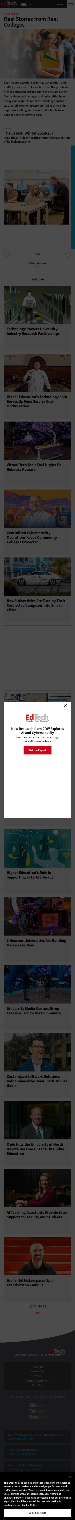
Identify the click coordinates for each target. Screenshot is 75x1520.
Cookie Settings (37, 1512)
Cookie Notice (29, 1505)
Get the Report (37, 750)
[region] (37, 1496)
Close (65, 706)
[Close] (70, 1477)
